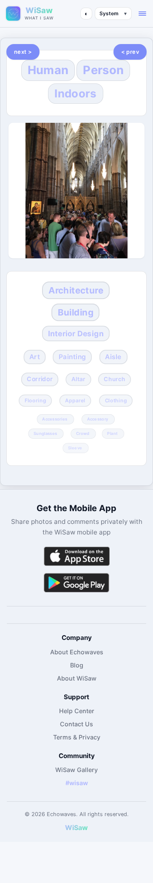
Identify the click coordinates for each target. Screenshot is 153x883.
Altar (78, 379)
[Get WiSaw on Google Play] (76, 582)
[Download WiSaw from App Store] (76, 556)
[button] (142, 13)
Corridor (40, 379)
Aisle (113, 357)
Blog (76, 665)
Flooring (35, 400)
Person (103, 70)
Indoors (75, 93)
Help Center (76, 710)
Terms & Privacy (76, 737)
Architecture (75, 290)
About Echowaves (76, 652)
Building (76, 312)
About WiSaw (76, 678)
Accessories (54, 418)
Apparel (75, 400)
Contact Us (76, 724)
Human (48, 70)
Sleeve (75, 447)
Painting (72, 357)
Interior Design (75, 333)
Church (114, 379)
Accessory (97, 418)
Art (34, 357)
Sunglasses (45, 433)
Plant (113, 433)
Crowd (82, 433)
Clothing (116, 400)
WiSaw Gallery (76, 769)
